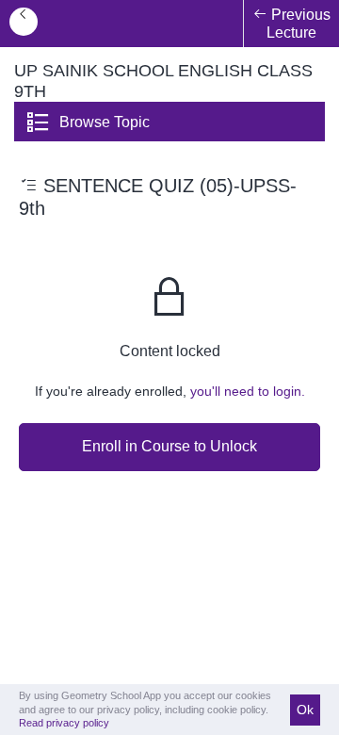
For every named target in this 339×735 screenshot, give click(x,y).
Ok (305, 709)
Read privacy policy (64, 722)
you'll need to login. (247, 391)
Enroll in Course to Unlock (169, 446)
